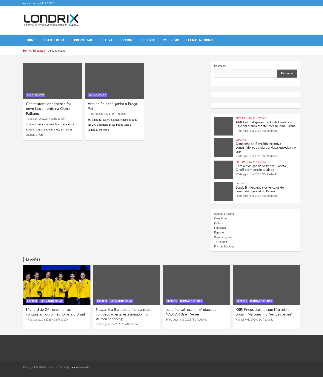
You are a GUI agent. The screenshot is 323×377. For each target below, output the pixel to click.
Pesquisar (220, 66)
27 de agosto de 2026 (248, 130)
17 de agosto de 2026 (108, 324)
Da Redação (57, 118)
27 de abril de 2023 (99, 113)
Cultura (105, 40)
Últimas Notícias (199, 40)
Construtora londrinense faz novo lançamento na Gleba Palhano (48, 109)
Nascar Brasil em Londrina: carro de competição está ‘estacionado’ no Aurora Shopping (123, 314)
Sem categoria (35, 94)
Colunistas (83, 40)
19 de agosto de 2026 (38, 319)
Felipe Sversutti (80, 367)
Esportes (33, 259)
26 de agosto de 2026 (248, 195)
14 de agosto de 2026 (178, 319)
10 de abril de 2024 (37, 118)
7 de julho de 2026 (246, 319)
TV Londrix (170, 40)
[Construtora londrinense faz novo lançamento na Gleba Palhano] (52, 81)
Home (31, 40)
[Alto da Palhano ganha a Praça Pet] (114, 81)
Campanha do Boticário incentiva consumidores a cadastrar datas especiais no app (266, 147)
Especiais (127, 40)
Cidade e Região (55, 40)
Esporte (148, 40)
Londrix (49, 367)
